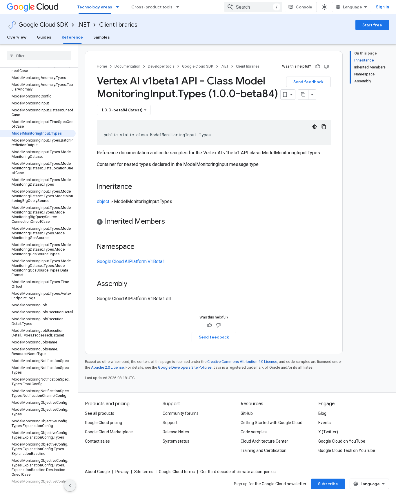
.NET (83, 24)
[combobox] (253, 7)
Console (304, 7)
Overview (16, 37)
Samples (101, 37)
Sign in (382, 7)
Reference (72, 37)
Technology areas (94, 7)
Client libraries (118, 24)
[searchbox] (39, 55)
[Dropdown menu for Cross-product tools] (179, 7)
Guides (44, 37)
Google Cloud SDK (43, 24)
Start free (372, 25)
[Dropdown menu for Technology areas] (119, 7)
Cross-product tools (151, 7)
